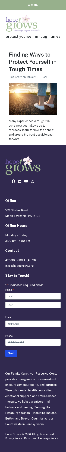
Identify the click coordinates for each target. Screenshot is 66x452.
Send (11, 353)
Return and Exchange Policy (41, 438)
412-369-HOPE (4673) (20, 260)
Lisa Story (16, 76)
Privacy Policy (13, 438)
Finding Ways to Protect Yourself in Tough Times (33, 61)
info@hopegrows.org (19, 265)
